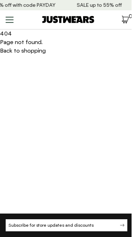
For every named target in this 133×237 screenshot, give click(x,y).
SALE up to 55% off (99, 5)
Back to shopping (23, 50)
